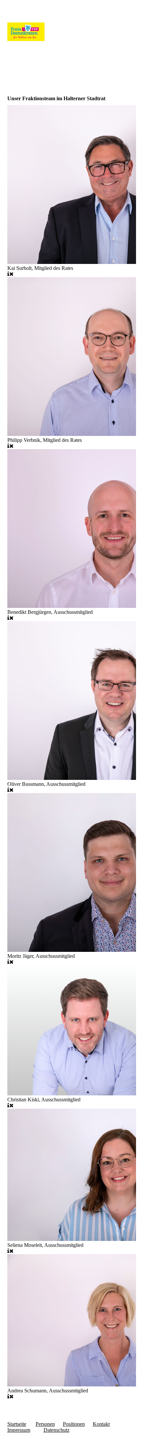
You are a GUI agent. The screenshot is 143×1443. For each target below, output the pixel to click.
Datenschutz (57, 1430)
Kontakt (101, 1424)
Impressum (18, 1430)
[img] (71, 32)
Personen (45, 1424)
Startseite (16, 1424)
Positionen (74, 1424)
